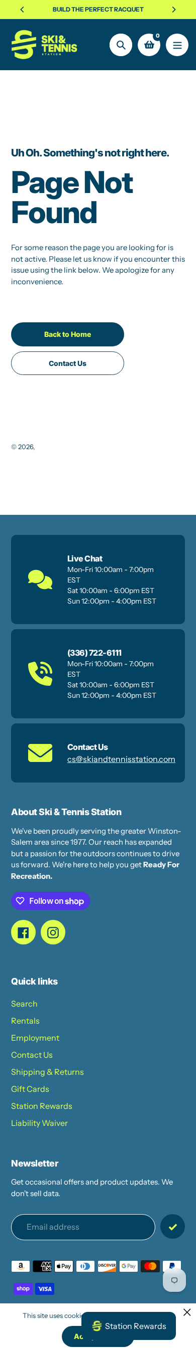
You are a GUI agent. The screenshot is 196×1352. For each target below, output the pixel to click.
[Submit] (172, 1226)
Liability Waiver (39, 1123)
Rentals (25, 1021)
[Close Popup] (187, 1312)
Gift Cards (30, 1089)
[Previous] (23, 10)
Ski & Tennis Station (66, 447)
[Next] (173, 10)
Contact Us (32, 1055)
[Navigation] (177, 45)
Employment (35, 1038)
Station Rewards (41, 1106)
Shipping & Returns (47, 1072)
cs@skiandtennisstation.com (121, 759)
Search (24, 1004)
